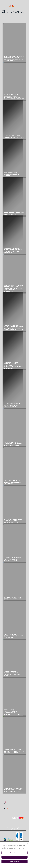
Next (7, 808)
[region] (14, 852)
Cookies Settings (14, 852)
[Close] (27, 843)
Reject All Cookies (14, 857)
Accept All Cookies (14, 861)
